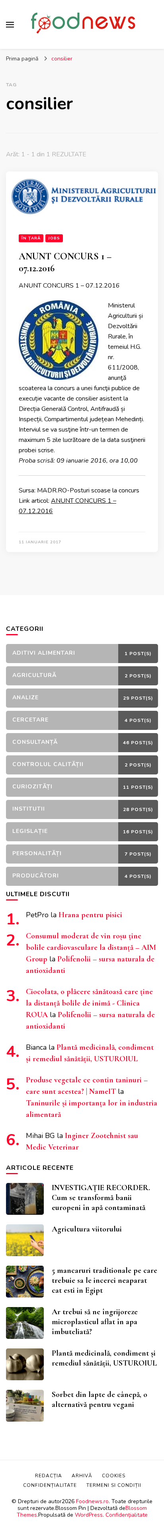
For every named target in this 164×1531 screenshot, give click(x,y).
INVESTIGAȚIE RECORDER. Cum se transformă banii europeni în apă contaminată (101, 1197)
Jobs (54, 238)
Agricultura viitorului (87, 1229)
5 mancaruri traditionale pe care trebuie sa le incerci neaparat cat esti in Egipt (104, 1280)
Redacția (48, 1476)
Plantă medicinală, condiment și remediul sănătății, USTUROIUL (104, 1358)
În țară (31, 238)
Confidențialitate (126, 1515)
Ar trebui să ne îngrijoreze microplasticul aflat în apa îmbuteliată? (95, 1321)
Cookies (113, 1476)
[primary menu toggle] (10, 24)
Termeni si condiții (113, 1485)
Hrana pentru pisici (90, 915)
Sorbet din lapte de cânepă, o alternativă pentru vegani (99, 1399)
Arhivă (82, 1476)
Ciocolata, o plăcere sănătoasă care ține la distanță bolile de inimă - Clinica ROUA (89, 1003)
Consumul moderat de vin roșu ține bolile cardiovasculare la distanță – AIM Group (91, 947)
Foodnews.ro (92, 1501)
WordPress (89, 1515)
